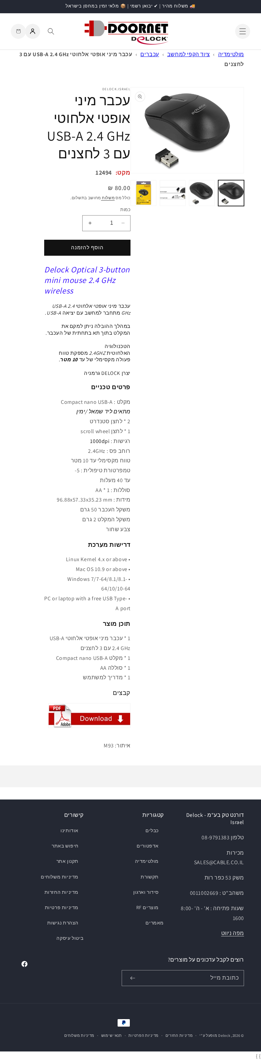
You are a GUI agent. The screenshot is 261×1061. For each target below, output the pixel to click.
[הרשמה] (132, 978)
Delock (224, 1035)
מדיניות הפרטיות (143, 1035)
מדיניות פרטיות (62, 907)
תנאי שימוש (111, 1035)
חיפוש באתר (65, 846)
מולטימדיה (231, 54)
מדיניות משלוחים (60, 877)
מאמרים (154, 923)
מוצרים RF (147, 907)
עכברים (149, 54)
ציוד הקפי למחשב (188, 54)
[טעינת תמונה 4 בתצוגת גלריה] (143, 193)
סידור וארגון (146, 892)
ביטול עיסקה (70, 938)
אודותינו (69, 830)
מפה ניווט (232, 933)
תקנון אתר (67, 861)
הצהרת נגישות (63, 923)
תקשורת (150, 877)
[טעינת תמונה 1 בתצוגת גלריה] (231, 193)
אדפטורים (148, 846)
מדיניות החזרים (179, 1035)
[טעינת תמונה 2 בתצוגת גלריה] (202, 193)
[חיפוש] (51, 31)
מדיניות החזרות (62, 892)
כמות (125, 209)
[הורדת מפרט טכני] (89, 727)
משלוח (108, 197)
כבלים (152, 830)
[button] (242, 31)
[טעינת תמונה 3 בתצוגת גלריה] (173, 193)
